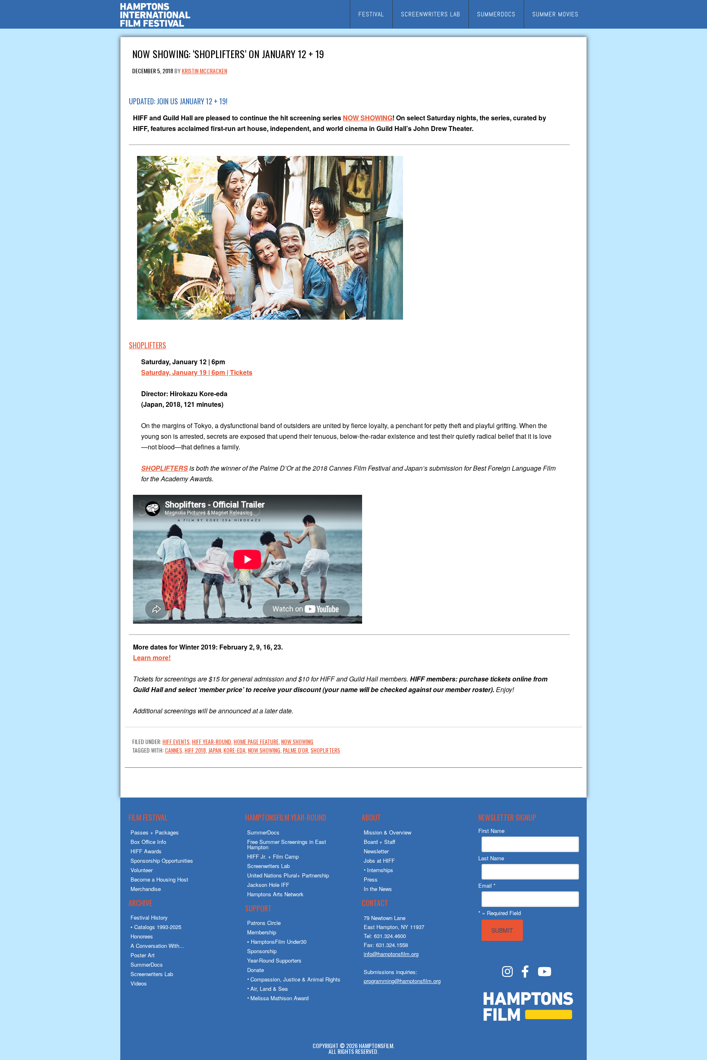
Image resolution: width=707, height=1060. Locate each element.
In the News (378, 889)
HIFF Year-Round (211, 741)
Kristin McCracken (204, 70)
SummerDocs (147, 964)
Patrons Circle (264, 923)
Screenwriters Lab (152, 974)
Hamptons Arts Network (275, 894)
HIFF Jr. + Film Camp (273, 856)
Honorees (142, 936)
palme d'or (295, 750)
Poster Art (143, 955)
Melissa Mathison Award (279, 998)
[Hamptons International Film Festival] (155, 25)
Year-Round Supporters (274, 960)
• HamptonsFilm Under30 (276, 941)
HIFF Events (175, 741)
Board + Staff (379, 842)
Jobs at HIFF (379, 860)
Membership (261, 932)
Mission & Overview (387, 832)
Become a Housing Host (159, 879)
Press (371, 879)
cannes (173, 750)
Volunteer (142, 870)
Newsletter (376, 851)
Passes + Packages (155, 832)
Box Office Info (148, 842)
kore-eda (234, 750)
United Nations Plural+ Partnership (288, 875)
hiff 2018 (195, 750)
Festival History (149, 917)
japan (214, 750)
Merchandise (146, 889)
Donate (255, 970)
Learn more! (152, 657)
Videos (139, 983)
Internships (380, 870)
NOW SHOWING (367, 117)
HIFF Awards (146, 851)
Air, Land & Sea (269, 988)
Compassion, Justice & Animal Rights (295, 979)
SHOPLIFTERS (147, 345)
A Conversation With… (158, 945)
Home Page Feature (256, 741)
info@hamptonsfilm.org (391, 954)
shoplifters (325, 750)
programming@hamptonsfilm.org (402, 981)
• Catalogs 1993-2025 (156, 927)
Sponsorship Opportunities (162, 860)
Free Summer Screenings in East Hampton (286, 844)
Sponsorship (262, 951)
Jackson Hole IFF (268, 885)
